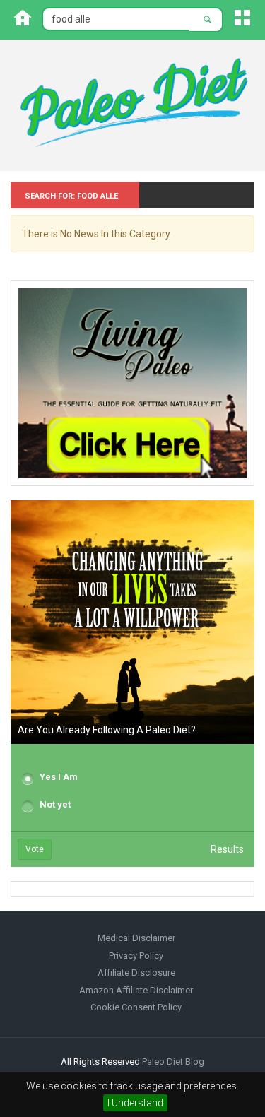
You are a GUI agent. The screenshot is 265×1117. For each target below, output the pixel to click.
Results (227, 849)
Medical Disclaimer (136, 938)
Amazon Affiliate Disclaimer (136, 990)
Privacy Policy (136, 955)
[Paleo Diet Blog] (132, 105)
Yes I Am (59, 777)
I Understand (135, 1103)
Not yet (55, 804)
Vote (34, 849)
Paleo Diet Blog (173, 1061)
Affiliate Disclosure (136, 972)
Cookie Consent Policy (136, 1007)
